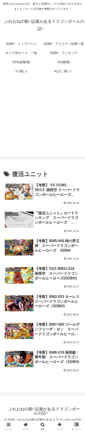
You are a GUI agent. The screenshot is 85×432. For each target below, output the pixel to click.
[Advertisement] (42, 119)
